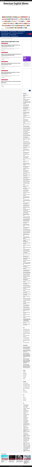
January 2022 (24, 377)
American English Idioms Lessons (21, 31)
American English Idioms (16, 3)
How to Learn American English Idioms (26, 389)
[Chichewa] (23, 16)
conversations (24, 408)
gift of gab (24, 428)
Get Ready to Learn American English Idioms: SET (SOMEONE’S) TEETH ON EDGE (27, 263)
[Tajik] (6, 27)
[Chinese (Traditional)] (26, 16)
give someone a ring (25, 433)
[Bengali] (15, 16)
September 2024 (24, 374)
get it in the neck (25, 415)
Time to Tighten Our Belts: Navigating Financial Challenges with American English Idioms (27, 102)
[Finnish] (13, 18)
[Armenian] (9, 16)
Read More (3, 50)
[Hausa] (27, 18)
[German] (21, 18)
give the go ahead (25, 439)
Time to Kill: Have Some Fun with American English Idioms (19, 461)
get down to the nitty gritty (26, 414)
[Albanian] (4, 16)
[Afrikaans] (3, 16)
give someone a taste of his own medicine (26, 435)
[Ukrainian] (13, 27)
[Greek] (23, 18)
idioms (29, 444)
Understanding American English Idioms (5, 36)
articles (26, 407)
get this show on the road (26, 427)
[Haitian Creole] (26, 18)
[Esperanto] (9, 18)
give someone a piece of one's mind (26, 431)
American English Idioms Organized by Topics (6, 33)
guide (28, 439)
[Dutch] (6, 18)
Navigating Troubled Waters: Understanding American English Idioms (26, 234)
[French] (15, 18)
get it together (24, 416)
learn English (28, 445)
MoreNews (18, 466)
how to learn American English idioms (26, 443)
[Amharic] (6, 16)
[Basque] (12, 16)
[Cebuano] (21, 16)
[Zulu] (26, 27)
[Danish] (4, 18)
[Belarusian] (13, 16)
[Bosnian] (17, 16)
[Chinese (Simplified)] (24, 16)
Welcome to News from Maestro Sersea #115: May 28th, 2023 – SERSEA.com (26, 365)
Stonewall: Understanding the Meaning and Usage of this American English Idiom (26, 237)
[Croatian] (29, 16)
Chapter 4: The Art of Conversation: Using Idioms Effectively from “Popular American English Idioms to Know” (11, 55)
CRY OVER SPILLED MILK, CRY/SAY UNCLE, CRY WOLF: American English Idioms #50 (27, 351)
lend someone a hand (25, 449)
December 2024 (24, 373)
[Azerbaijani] (10, 16)
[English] (7, 18)
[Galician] (18, 18)
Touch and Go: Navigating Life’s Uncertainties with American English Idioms (26, 200)
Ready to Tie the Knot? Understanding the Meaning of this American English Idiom (26, 108)
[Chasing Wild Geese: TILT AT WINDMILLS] (4, 457)
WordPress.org (24, 400)
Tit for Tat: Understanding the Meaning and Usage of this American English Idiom (26, 164)
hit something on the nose (26, 440)
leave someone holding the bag (26, 448)
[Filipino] (12, 18)
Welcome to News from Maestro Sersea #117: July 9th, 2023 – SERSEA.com (26, 354)
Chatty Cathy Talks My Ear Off (26, 141)
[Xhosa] (21, 27)
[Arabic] (7, 16)
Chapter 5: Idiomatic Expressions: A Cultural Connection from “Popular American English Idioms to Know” (10, 45)
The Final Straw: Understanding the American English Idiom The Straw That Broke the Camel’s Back (26, 220)
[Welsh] (20, 27)
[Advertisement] (16, 10)
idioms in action (25, 445)
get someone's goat (25, 422)
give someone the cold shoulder (26, 438)
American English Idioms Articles (4, 31)
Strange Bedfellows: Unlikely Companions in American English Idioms (26, 225)
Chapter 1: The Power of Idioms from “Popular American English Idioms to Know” (11, 82)
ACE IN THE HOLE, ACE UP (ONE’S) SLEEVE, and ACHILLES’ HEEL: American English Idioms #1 (27, 348)
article (24, 407)
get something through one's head (26, 425)
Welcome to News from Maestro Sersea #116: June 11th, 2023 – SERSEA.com (26, 359)
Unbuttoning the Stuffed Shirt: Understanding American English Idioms (26, 197)
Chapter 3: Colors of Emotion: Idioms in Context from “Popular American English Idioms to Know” (10, 64)
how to (26, 441)
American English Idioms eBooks (13, 31)
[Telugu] (9, 27)
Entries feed (24, 397)
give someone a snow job (25, 434)
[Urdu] (15, 27)
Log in (23, 396)
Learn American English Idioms (4, 34)
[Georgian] (20, 18)
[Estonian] (10, 18)
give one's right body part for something (26, 430)
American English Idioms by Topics (26, 385)
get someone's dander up (25, 421)
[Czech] (3, 18)
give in (27, 428)
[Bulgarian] (18, 16)
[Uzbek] (17, 27)
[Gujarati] (24, 18)
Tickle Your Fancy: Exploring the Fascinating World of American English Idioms (26, 113)
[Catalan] (20, 16)
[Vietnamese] (18, 27)
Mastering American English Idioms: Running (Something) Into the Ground (26, 310)
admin (2, 65)
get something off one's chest (26, 423)
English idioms (24, 409)
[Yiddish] (23, 27)
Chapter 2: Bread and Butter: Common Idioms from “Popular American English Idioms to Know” (10, 73)
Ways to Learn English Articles (14, 36)
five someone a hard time (26, 410)
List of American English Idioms (12, 34)
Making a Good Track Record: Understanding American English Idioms (26, 214)
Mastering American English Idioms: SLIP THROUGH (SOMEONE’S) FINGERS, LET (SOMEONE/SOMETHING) (27, 319)
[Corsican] (27, 16)
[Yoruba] (24, 27)
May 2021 (24, 378)
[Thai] (10, 27)
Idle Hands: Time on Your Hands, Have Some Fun (11, 461)
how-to (24, 441)
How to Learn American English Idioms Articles (17, 33)
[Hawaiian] (29, 18)
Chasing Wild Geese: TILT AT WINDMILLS (4, 461)
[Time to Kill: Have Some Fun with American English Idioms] (19, 457)
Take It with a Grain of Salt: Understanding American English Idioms (26, 150)
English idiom (28, 408)
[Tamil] (7, 27)
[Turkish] (12, 27)
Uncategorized (24, 390)
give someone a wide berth (26, 437)
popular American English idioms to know (26, 450)
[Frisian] (17, 18)
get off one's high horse (25, 417)
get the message (25, 426)
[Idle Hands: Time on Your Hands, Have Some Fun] (12, 457)
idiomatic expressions (25, 444)
